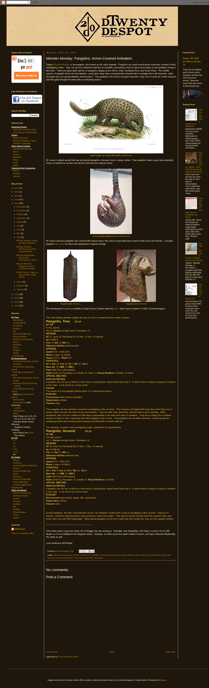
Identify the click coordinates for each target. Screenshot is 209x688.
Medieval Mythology (22, 479)
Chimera (17, 501)
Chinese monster (79, 555)
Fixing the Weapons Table (24, 141)
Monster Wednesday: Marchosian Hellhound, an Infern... (27, 257)
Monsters (17, 149)
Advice (16, 171)
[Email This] (80, 551)
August (20, 222)
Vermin (16, 353)
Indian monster (106, 555)
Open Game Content (143, 555)
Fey (14, 331)
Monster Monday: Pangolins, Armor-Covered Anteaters (25, 266)
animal (69, 555)
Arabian (16, 468)
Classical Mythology (22, 471)
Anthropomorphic (20, 496)
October (20, 214)
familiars (96, 555)
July (19, 226)
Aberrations (18, 320)
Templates (18, 356)
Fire (14, 507)
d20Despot (20, 529)
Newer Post (52, 652)
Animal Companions (22, 493)
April (19, 237)
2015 (16, 298)
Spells (15, 165)
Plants (15, 347)
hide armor (59, 244)
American (17, 463)
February (21, 286)
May (19, 233)
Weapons (17, 157)
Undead (16, 350)
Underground (19, 411)
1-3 (14, 443)
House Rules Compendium (25, 132)
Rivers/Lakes (18, 400)
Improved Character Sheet (24, 130)
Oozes (16, 342)
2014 (16, 302)
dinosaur (27, 485)
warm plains (98, 558)
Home (111, 652)
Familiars (17, 504)
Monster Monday (62, 64)
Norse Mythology (20, 482)
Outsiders (17, 345)
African (16, 460)
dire (23, 323)
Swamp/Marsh (19, 402)
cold (19, 361)
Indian (15, 474)
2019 (16, 196)
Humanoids (18, 334)
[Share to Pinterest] (93, 551)
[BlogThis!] (83, 551)
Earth (31, 433)
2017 (16, 203)
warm (34, 361)
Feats (15, 163)
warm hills (89, 558)
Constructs (17, 326)
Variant (16, 518)
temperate (26, 361)
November (21, 210)
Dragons (17, 328)
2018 (16, 199)
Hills (15, 378)
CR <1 (89, 555)
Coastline (17, 364)
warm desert (68, 558)
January (20, 289)
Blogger (162, 680)
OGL (116, 308)
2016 (16, 294)
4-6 (14, 446)
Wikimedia (128, 155)
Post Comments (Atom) (68, 657)
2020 (16, 192)
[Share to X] (86, 551)
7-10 (15, 449)
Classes (16, 154)
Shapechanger (19, 512)
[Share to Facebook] (89, 551)
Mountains (17, 383)
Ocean (16, 389)
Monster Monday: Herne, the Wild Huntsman (27, 241)
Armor (15, 160)
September (22, 218)
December (21, 207)
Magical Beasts (19, 337)
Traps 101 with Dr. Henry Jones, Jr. (192, 61)
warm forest (79, 558)
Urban (15, 413)
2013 (16, 306)
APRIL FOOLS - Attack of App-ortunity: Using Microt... (27, 274)
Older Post (170, 652)
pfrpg (163, 555)
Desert (16, 367)
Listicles (16, 176)
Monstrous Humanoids (23, 339)
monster (116, 555)
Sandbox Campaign (22, 143)
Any (14, 361)
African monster (59, 555)
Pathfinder (156, 555)
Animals (16, 323)
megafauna (16, 487)
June (19, 230)
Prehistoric (17, 485)
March (20, 282)
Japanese (17, 476)
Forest (15, 372)
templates (26, 149)
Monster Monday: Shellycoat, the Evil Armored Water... (26, 249)
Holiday (16, 509)
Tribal (15, 515)
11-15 (15, 452)
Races (16, 152)
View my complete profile (22, 533)
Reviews (17, 173)
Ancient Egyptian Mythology (25, 465)
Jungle (16, 380)
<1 (14, 441)
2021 (16, 188)
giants (27, 334)
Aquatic (16, 498)
